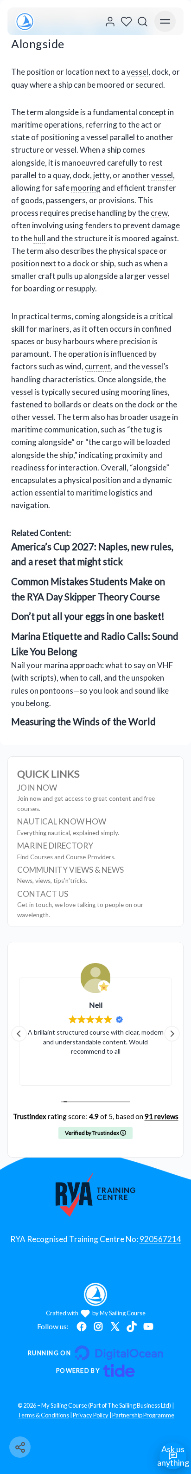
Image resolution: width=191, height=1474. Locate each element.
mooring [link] (86, 188)
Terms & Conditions (43, 1415)
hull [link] (39, 238)
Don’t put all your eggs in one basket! (88, 616)
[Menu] (165, 21)
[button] (172, 1034)
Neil (95, 1004)
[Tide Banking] (95, 1370)
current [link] (98, 366)
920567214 (160, 1239)
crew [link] (159, 213)
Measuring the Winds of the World (83, 721)
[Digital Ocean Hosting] (95, 1352)
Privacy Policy (90, 1415)
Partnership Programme (143, 1415)
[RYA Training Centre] (95, 1194)
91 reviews (161, 1116)
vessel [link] (137, 72)
